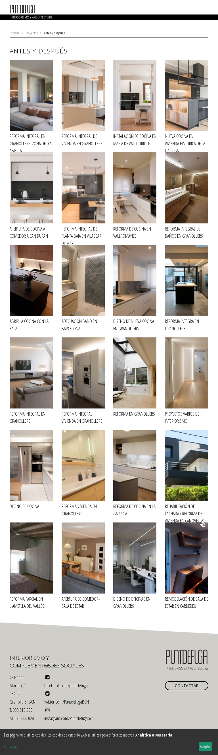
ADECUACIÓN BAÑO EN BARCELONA (79, 325)
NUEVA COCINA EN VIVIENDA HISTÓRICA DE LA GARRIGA (185, 143)
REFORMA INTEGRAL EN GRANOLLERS (27, 417)
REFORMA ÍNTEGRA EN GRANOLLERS (182, 325)
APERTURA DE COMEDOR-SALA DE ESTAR (81, 602)
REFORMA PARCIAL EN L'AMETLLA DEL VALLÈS (27, 602)
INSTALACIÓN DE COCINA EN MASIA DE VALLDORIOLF (134, 140)
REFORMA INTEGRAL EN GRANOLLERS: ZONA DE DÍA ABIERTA (31, 143)
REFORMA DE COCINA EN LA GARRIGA (134, 510)
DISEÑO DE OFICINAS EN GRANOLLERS (131, 602)
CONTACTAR (186, 685)
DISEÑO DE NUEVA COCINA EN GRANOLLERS (133, 325)
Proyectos (32, 33)
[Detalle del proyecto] (31, 96)
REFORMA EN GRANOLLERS (134, 413)
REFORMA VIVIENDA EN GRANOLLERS (79, 510)
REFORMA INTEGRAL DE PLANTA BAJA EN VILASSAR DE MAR (81, 235)
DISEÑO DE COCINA (24, 506)
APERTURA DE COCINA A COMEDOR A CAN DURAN (29, 232)
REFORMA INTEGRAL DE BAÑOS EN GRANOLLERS (184, 232)
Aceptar (205, 746)
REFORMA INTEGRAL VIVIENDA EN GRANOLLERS (82, 417)
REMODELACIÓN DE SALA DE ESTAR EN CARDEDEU (186, 602)
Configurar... (12, 746)
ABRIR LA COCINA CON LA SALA (29, 325)
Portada (14, 33)
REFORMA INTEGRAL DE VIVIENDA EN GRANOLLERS (82, 140)
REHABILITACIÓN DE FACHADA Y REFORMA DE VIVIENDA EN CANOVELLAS (185, 513)
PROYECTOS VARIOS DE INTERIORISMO (182, 417)
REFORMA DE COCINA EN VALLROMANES (132, 232)
